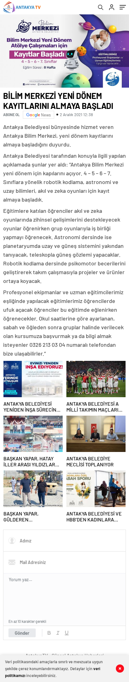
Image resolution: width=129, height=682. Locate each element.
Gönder (22, 633)
